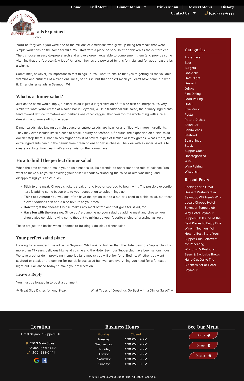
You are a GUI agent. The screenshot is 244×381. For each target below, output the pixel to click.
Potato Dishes (195, 120)
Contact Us (180, 13)
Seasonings (193, 140)
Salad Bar (191, 125)
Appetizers (192, 57)
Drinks (189, 88)
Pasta (189, 114)
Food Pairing (194, 99)
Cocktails (191, 73)
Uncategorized (195, 156)
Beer (188, 62)
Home (76, 7)
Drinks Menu (166, 7)
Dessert (190, 83)
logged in (42, 282)
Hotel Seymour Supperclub (146, 245)
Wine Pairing (194, 166)
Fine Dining (193, 94)
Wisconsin (192, 171)
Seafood (191, 135)
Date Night (192, 78)
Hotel (189, 104)
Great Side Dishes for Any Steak (41, 290)
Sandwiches (193, 130)
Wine (188, 161)
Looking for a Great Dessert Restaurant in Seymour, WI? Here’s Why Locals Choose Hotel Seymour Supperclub (203, 197)
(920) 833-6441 (221, 12)
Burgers (190, 68)
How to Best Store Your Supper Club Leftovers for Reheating (202, 239)
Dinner (201, 345)
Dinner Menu (128, 7)
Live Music (192, 109)
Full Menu (99, 7)
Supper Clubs (194, 151)
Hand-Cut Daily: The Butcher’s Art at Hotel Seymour (200, 265)
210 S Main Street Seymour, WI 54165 (43, 345)
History (227, 7)
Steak (189, 145)
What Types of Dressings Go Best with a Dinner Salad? (132, 290)
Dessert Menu (199, 7)
